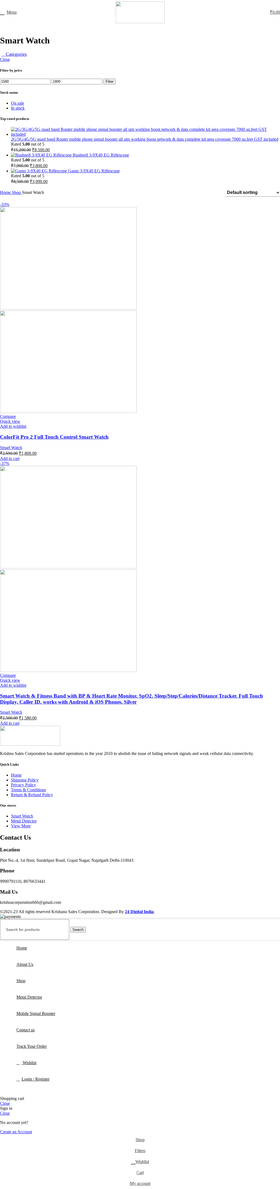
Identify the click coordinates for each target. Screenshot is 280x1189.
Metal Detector (24, 821)
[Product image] (68, 411)
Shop (17, 192)
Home (6, 192)
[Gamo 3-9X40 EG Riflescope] (39, 171)
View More (21, 826)
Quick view (10, 421)
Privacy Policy (23, 785)
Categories (15, 54)
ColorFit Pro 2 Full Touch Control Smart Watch (54, 437)
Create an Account (16, 1131)
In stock (18, 108)
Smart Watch (11, 447)
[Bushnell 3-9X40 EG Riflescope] (42, 155)
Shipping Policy (25, 780)
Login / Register (35, 1079)
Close (5, 59)
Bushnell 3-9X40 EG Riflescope (101, 155)
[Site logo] (140, 21)
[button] (9, 458)
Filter (109, 81)
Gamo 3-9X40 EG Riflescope (94, 171)
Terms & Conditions (28, 789)
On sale (17, 103)
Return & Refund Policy (32, 794)
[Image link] (30, 744)
